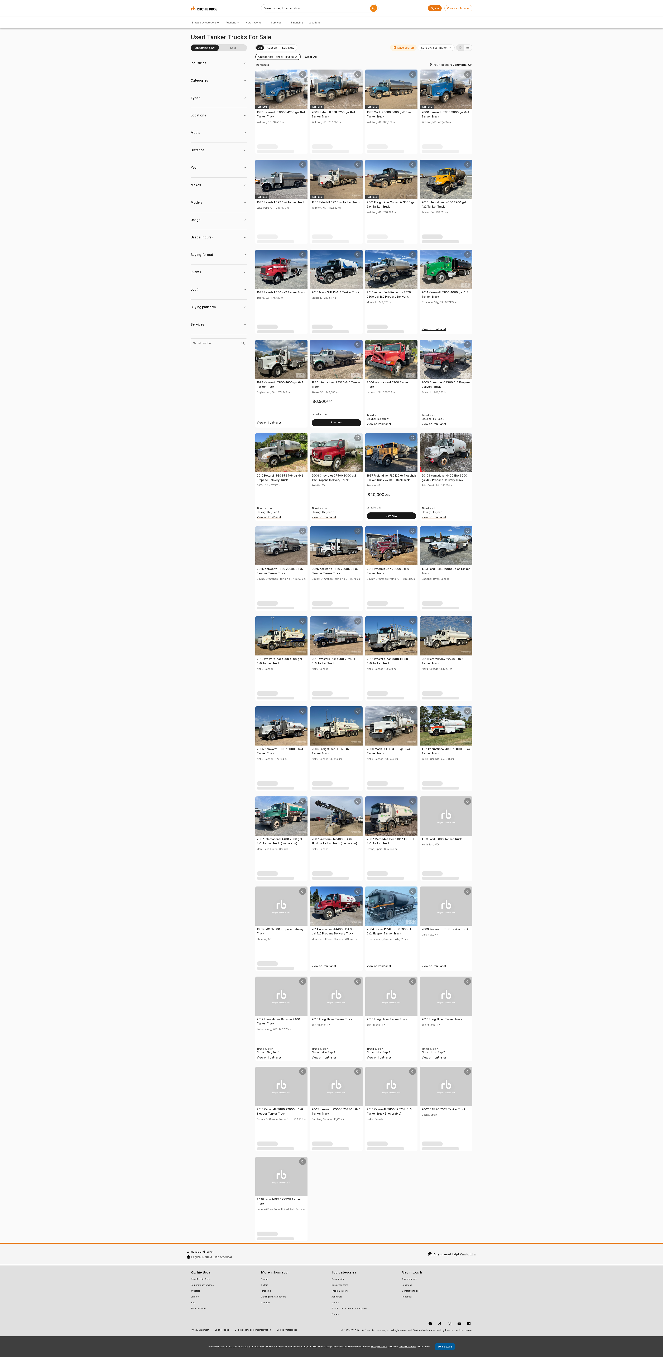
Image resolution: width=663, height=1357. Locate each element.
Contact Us (468, 1254)
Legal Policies (222, 1330)
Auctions (231, 22)
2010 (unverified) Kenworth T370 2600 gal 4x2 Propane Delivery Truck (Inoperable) (389, 297)
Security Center (198, 1308)
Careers (195, 1297)
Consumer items (340, 1285)
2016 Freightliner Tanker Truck (332, 1019)
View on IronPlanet (434, 329)
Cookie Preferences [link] (287, 1330)
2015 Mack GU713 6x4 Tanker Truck (335, 292)
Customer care (409, 1279)
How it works (253, 22)
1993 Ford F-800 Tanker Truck (442, 839)
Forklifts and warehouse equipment (350, 1308)
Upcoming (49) (205, 48)
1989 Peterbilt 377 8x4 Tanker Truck (336, 202)
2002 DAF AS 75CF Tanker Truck (444, 1109)
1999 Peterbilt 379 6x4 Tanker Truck (281, 202)
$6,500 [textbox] (319, 401)
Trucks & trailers (340, 1291)
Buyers (264, 1279)
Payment (265, 1302)
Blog (193, 1302)
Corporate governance (202, 1285)
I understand (445, 1346)
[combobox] (436, 48)
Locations (314, 22)
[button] (403, 48)
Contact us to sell (411, 1291)
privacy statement (407, 1346)
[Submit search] (373, 8)
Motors (335, 1302)
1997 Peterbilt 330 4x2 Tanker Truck (281, 292)
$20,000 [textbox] (376, 494)
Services (276, 22)
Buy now (336, 422)
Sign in (435, 8)
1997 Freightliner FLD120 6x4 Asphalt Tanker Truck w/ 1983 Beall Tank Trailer (391, 480)
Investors (195, 1291)
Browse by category (204, 22)
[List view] (468, 48)
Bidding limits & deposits (273, 1297)
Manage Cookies (379, 1346)
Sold (233, 48)
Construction (338, 1279)
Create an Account (458, 8)
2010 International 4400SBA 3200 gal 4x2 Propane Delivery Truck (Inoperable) (444, 480)
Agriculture (337, 1297)
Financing (297, 22)
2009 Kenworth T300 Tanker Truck (445, 929)
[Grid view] (460, 48)
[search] (243, 343)
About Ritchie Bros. (200, 1279)
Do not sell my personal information (253, 1330)
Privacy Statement (200, 1330)
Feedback (407, 1297)
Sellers (264, 1285)
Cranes (335, 1314)
